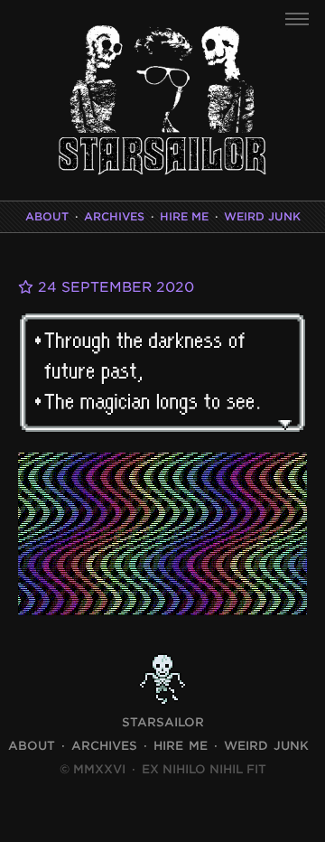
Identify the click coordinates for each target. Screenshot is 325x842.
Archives (114, 216)
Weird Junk (262, 216)
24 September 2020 (113, 287)
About (47, 216)
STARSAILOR (163, 722)
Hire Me (184, 216)
